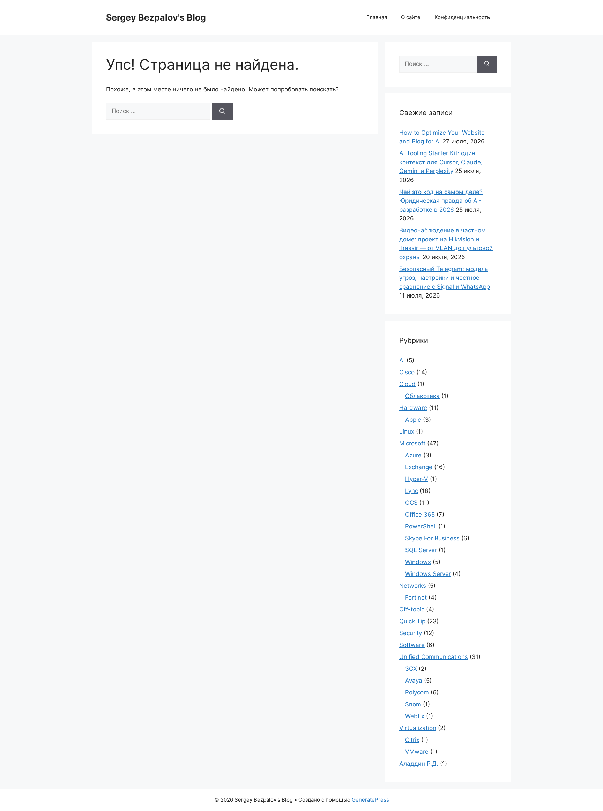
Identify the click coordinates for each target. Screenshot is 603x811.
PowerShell (421, 526)
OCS (411, 502)
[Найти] (222, 111)
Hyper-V (416, 478)
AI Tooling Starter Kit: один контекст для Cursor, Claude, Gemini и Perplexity (441, 162)
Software (412, 644)
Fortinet (416, 597)
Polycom (417, 692)
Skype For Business (432, 538)
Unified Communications (433, 656)
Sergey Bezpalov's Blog (156, 17)
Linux (406, 431)
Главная (376, 17)
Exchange (418, 467)
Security (410, 633)
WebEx (414, 716)
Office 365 (420, 514)
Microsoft (412, 443)
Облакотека (422, 395)
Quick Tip (412, 621)
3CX (411, 668)
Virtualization (417, 727)
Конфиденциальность (462, 17)
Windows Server (428, 573)
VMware (417, 751)
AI (402, 360)
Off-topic (411, 609)
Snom (413, 704)
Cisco (407, 372)
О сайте (410, 17)
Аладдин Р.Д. (418, 763)
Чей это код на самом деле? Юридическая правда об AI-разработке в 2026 (441, 200)
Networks (412, 585)
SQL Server (421, 550)
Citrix (412, 739)
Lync (411, 490)
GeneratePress (370, 799)
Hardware (413, 407)
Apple (413, 419)
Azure (413, 455)
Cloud (407, 384)
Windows (418, 561)
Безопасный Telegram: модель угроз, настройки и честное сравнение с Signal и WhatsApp (444, 277)
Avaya (413, 680)
